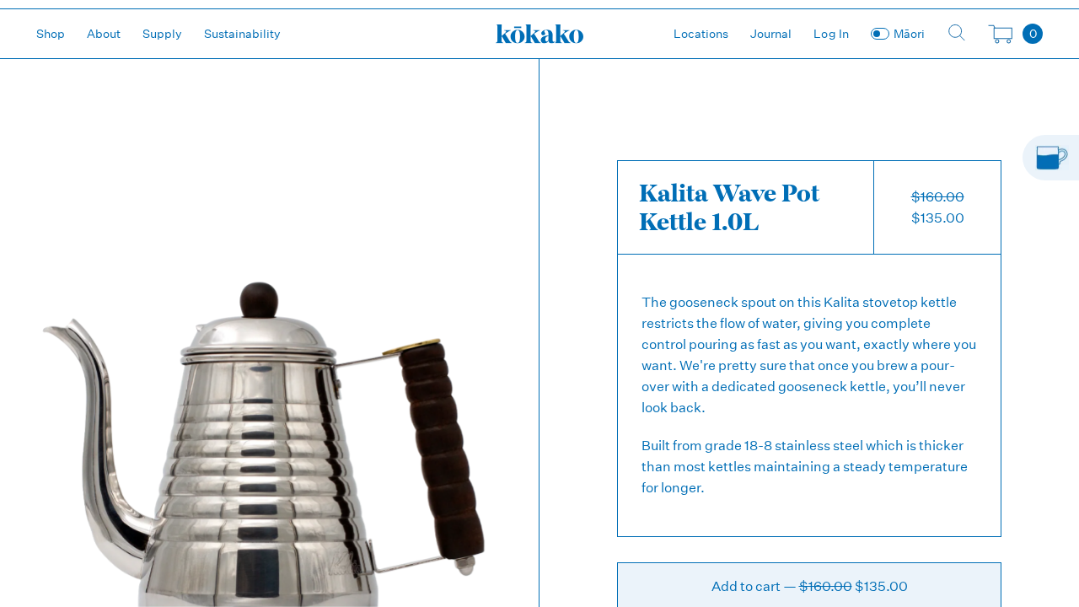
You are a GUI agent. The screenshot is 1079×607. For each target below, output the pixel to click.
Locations (701, 33)
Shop (50, 33)
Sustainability (242, 33)
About (104, 33)
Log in (831, 33)
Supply (162, 33)
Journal (771, 33)
